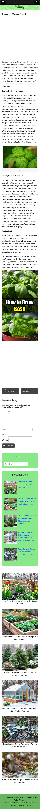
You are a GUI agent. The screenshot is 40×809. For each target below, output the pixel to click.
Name (4, 429)
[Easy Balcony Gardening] (20, 7)
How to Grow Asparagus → (26, 391)
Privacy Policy (25, 803)
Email (4, 435)
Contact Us (27, 805)
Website (5, 440)
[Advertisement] (20, 37)
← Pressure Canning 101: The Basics (10, 391)
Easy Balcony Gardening (25, 797)
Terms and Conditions (11, 803)
